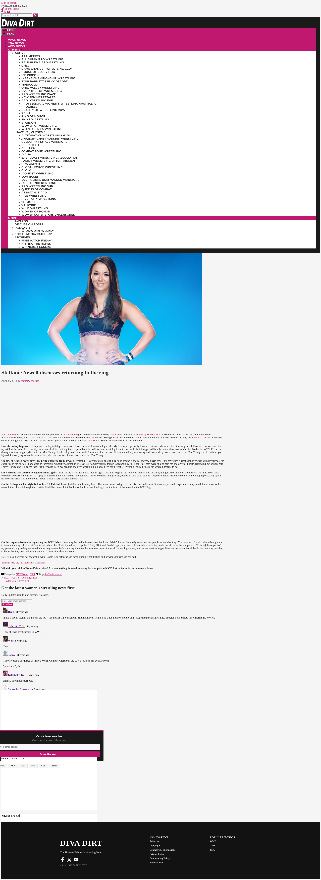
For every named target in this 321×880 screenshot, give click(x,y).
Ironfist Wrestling (37, 173)
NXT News (22, 574)
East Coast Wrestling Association (49, 157)
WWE (213, 841)
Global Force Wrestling (42, 167)
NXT (32, 574)
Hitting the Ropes (36, 243)
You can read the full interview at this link (23, 562)
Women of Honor (35, 211)
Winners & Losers (36, 246)
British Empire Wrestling (42, 62)
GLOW (26, 170)
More (12, 218)
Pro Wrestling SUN (37, 186)
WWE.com (116, 434)
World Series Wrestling (41, 129)
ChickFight (30, 145)
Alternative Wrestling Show (45, 135)
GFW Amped (30, 164)
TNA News (16, 43)
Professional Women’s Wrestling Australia (58, 103)
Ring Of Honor (33, 116)
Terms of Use (156, 862)
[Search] (35, 15)
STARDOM (28, 122)
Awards (21, 221)
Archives (22, 237)
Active (20, 53)
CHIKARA (28, 148)
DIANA (26, 154)
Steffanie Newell (10, 434)
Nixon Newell (70, 434)
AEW (212, 845)
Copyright (155, 845)
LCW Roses (30, 176)
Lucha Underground (39, 183)
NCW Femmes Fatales (38, 97)
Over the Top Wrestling (41, 91)
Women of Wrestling (39, 125)
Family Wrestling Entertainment (49, 160)
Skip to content (9, 2)
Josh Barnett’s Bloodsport (44, 81)
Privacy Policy (157, 854)
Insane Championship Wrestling (48, 78)
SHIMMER (28, 202)
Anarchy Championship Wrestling (50, 138)
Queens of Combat (36, 189)
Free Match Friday (36, 240)
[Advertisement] (112, 407)
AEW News (16, 46)
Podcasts (23, 227)
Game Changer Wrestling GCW (46, 68)
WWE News (17, 40)
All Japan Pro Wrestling (42, 59)
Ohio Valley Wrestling (40, 87)
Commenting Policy (160, 858)
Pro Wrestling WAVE (38, 94)
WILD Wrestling (34, 208)
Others (14, 49)
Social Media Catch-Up (33, 234)
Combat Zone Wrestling (41, 151)
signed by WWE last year (149, 434)
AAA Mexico (30, 56)
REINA (26, 113)
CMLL (25, 65)
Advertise (154, 841)
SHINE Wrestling (35, 119)
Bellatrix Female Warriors (44, 141)
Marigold (29, 84)
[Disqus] (112, 648)
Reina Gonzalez (90, 440)
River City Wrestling (38, 198)
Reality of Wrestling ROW (43, 110)
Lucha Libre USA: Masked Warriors (50, 179)
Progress (29, 106)
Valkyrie (28, 205)
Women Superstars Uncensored (48, 214)
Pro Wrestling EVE (37, 100)
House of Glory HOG (38, 72)
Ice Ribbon (30, 75)
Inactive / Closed (29, 132)
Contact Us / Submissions (162, 850)
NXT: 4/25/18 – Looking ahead (20, 577)
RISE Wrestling (33, 195)
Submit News (11, 8)
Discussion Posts (29, 224)
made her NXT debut (199, 437)
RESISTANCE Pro (34, 192)
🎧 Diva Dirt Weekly (37, 230)
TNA (212, 850)
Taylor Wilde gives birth (16, 580)
